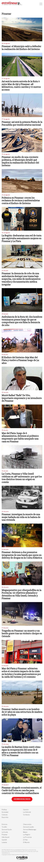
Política (4, 810)
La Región (26, 834)
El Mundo (26, 842)
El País (25, 840)
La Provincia (27, 837)
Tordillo (4, 827)
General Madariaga (29, 829)
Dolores (4, 824)
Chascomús (27, 824)
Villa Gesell (5, 837)
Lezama (4, 842)
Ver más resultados (22, 799)
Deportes (5, 817)
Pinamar (4, 834)
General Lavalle (28, 827)
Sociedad (5, 812)
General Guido (7, 829)
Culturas (5, 815)
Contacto (26, 815)
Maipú (25, 832)
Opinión (26, 810)
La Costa (5, 832)
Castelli (4, 840)
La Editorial (27, 812)
